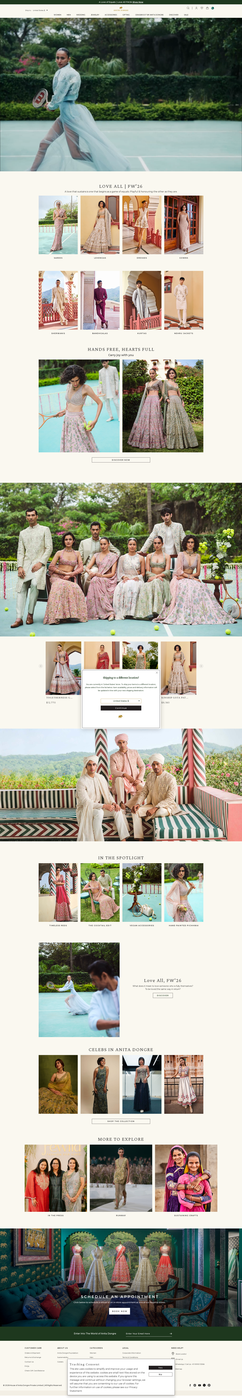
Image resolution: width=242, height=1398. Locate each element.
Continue (121, 708)
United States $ (121, 701)
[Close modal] (156, 673)
